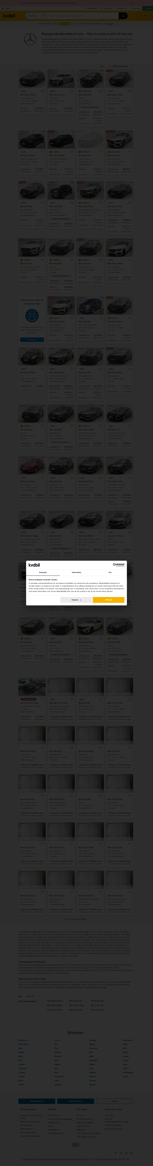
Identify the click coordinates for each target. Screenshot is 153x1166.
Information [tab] (76, 572)
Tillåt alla (108, 600)
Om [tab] (110, 572)
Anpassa (74, 600)
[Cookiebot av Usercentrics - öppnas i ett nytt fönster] (114, 565)
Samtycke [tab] (43, 572)
